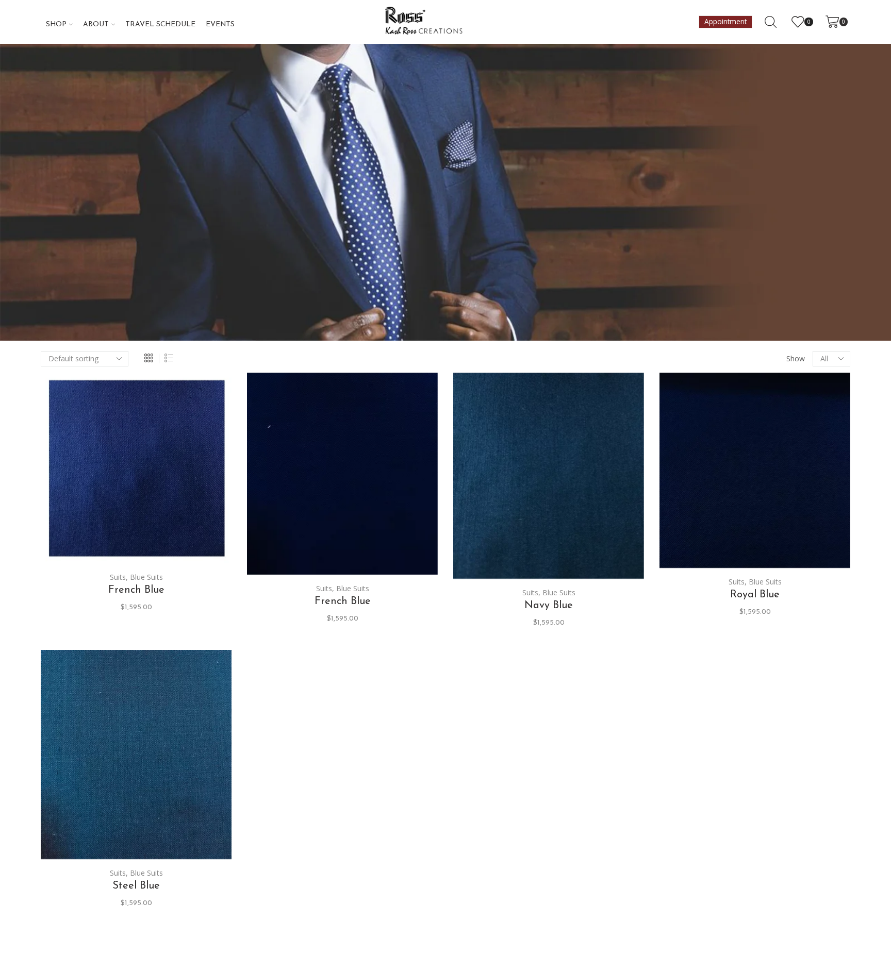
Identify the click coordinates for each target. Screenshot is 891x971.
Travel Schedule (160, 24)
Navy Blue (548, 605)
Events (220, 24)
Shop (56, 24)
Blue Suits (146, 577)
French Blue (136, 590)
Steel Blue (136, 886)
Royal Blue (755, 595)
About (96, 24)
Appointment (725, 21)
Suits (118, 577)
